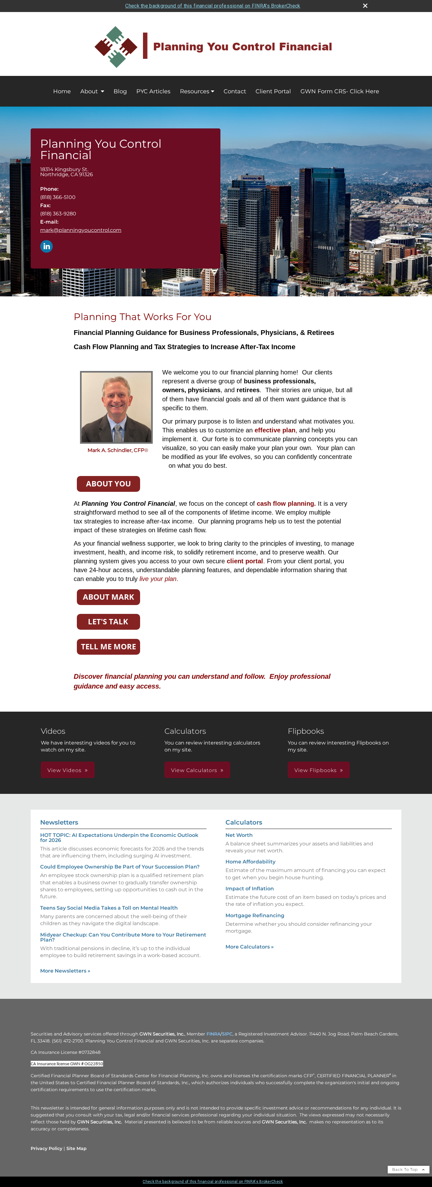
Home (62, 91)
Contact (235, 91)
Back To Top (405, 1169)
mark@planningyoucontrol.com (80, 230)
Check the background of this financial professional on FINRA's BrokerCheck (212, 6)
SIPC (227, 1034)
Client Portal (273, 91)
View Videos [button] (64, 770)
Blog (120, 91)
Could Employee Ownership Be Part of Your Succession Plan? (120, 867)
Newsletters (59, 822)
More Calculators (249, 947)
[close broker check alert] (365, 5)
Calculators (243, 822)
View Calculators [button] (194, 770)
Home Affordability (250, 862)
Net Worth (239, 835)
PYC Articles (153, 91)
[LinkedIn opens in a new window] (46, 247)
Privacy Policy (46, 1148)
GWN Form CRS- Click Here (339, 91)
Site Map (76, 1148)
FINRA (213, 1034)
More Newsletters (65, 971)
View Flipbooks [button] (315, 770)
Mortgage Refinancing (254, 915)
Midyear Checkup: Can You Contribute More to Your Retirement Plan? (123, 937)
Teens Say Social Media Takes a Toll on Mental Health (109, 908)
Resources (194, 91)
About (89, 91)
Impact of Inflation (249, 889)
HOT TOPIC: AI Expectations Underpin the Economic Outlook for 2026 (119, 837)
